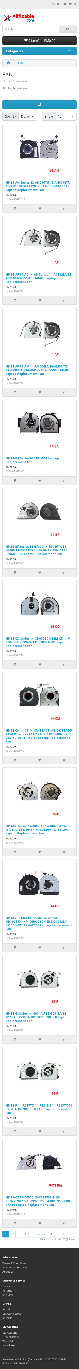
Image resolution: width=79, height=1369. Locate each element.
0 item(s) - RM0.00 (41, 40)
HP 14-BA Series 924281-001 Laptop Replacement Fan (32, 460)
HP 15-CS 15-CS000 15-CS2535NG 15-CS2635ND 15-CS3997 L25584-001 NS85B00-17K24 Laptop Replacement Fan (38, 1201)
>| (71, 1234)
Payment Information (15, 1267)
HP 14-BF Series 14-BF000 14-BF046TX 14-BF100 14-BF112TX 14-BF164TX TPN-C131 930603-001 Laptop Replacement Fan (36, 550)
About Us (8, 1271)
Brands (6, 1309)
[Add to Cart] (15, 208)
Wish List (7, 1341)
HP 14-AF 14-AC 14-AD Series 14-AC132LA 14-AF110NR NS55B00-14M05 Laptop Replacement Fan (39, 278)
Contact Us (9, 1286)
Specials (7, 1318)
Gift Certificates (11, 1313)
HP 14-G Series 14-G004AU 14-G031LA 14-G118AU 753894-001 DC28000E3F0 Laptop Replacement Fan (37, 1017)
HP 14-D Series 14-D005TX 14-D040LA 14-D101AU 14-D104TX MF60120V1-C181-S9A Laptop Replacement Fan (37, 829)
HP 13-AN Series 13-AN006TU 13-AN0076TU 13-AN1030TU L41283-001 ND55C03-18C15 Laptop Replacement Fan (38, 186)
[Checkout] (75, 4)
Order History (10, 1337)
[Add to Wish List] (39, 208)
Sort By (10, 116)
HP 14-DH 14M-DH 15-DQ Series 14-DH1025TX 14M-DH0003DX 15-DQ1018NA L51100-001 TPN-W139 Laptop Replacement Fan (39, 923)
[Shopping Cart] (70, 4)
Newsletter (9, 1345)
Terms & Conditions (14, 1263)
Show (49, 116)
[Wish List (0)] (65, 4)
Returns (7, 1290)
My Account (9, 1332)
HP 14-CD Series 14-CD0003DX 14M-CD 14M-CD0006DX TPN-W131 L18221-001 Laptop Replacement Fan (39, 642)
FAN (20, 63)
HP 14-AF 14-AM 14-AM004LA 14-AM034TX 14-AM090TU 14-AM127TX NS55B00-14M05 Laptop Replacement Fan (38, 370)
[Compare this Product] (64, 208)
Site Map (7, 1295)
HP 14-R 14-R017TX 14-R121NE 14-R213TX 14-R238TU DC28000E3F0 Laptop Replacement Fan (39, 1109)
